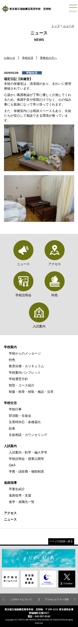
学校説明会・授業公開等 (26, 458)
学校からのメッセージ (25, 353)
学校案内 (10, 347)
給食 (12, 428)
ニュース (68, 26)
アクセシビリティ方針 (57, 599)
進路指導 (10, 482)
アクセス (10, 513)
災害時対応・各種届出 (25, 422)
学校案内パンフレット (25, 372)
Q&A (12, 465)
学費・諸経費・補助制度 (26, 471)
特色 (12, 359)
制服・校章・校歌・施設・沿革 (31, 391)
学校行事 (15, 409)
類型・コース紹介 (21, 385)
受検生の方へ (48, 57)
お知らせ (9, 57)
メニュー (73, 11)
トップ (55, 26)
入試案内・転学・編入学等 (28, 452)
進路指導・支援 (20, 495)
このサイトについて (21, 599)
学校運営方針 (18, 379)
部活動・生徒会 (20, 415)
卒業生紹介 (17, 489)
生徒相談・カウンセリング (28, 434)
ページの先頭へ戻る (61, 541)
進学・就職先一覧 (21, 502)
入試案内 (10, 446)
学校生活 (27, 57)
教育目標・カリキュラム (26, 366)
